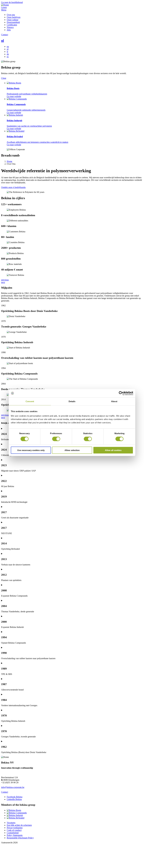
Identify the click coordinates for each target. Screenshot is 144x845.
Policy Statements (14, 835)
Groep (4, 7)
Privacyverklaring (14, 827)
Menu (3, 10)
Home (9, 161)
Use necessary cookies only (31, 450)
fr (7, 51)
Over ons (11, 14)
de (8, 54)
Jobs (9, 30)
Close (3, 78)
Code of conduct (14, 830)
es (8, 56)
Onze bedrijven (13, 17)
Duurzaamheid (13, 22)
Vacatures (11, 822)
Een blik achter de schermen (19, 825)
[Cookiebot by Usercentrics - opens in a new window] (121, 393)
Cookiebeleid (13, 833)
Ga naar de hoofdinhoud (12, 2)
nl (2, 40)
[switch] (56, 439)
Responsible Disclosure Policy (20, 838)
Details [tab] (72, 401)
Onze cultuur (12, 20)
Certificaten (12, 25)
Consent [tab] (30, 401)
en (8, 46)
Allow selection (72, 450)
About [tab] (114, 401)
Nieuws (10, 27)
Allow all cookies (113, 450)
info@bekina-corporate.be (12, 787)
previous (5, 280)
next (3, 282)
